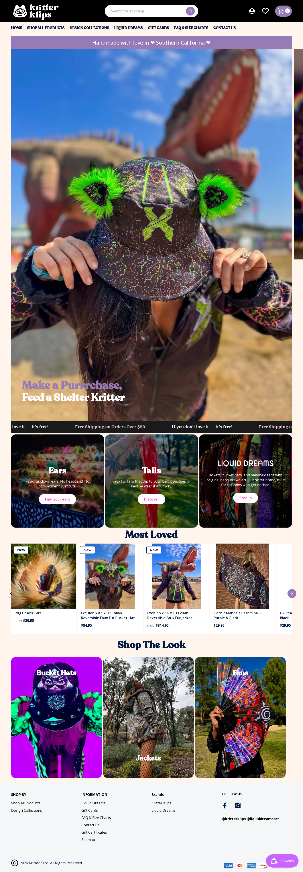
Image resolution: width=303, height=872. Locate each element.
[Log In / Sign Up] (255, 11)
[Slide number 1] (151, 234)
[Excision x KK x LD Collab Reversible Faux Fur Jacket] (176, 576)
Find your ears (57, 499)
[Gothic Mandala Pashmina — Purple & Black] (242, 576)
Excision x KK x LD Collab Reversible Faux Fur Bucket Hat (108, 615)
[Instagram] (237, 805)
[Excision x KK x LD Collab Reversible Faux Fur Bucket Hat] (110, 576)
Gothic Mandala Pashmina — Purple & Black (238, 615)
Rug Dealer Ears (28, 613)
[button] (291, 593)
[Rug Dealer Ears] (43, 576)
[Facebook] (225, 805)
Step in (245, 497)
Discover (151, 499)
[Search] (190, 11)
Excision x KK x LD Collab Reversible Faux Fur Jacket (169, 615)
